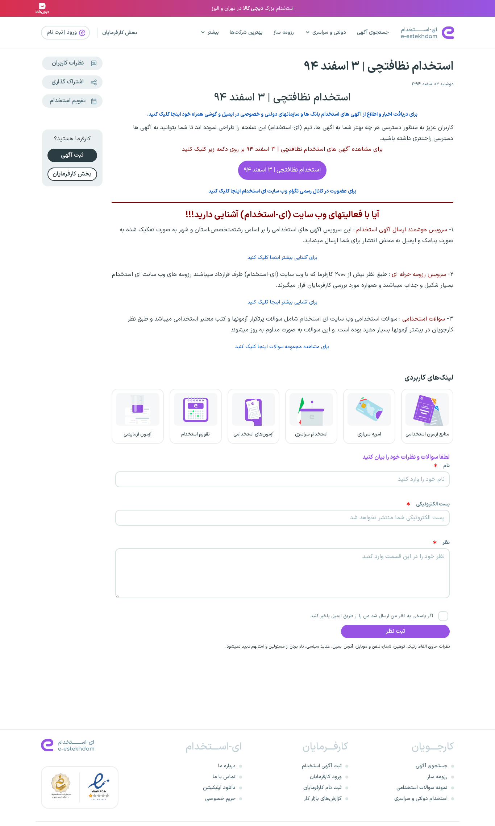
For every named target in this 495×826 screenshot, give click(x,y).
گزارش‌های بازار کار (323, 798)
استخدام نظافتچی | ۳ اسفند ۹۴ (378, 66)
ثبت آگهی (72, 155)
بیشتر (213, 32)
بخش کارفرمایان (119, 33)
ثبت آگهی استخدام (322, 766)
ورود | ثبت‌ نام (62, 32)
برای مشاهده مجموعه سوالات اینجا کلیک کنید (282, 347)
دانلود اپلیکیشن (219, 788)
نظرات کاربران (68, 63)
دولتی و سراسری (329, 32)
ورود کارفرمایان (326, 777)
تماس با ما (224, 777)
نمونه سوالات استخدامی (422, 788)
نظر (446, 542)
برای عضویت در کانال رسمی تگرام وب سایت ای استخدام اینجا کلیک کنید (282, 191)
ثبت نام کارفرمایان (322, 788)
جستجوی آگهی (373, 32)
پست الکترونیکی (433, 504)
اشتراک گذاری (67, 82)
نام (446, 466)
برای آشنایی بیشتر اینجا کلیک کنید (282, 257)
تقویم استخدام (68, 100)
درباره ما (227, 766)
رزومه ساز (284, 32)
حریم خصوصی (220, 798)
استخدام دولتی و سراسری (421, 798)
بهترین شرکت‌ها (246, 32)
